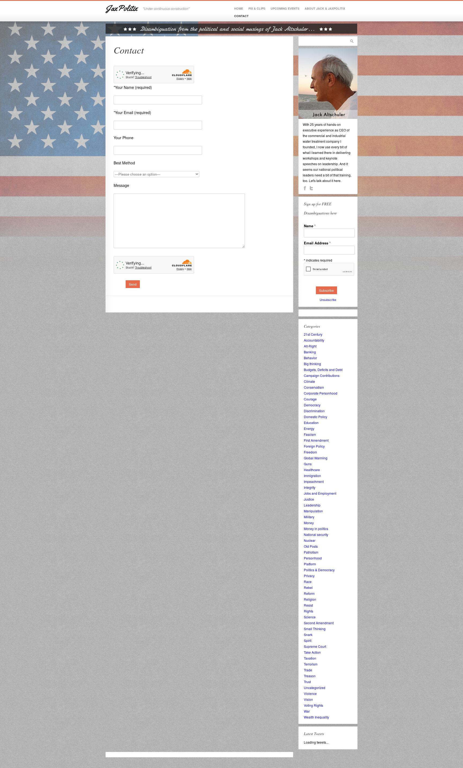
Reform (309, 593)
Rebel (308, 587)
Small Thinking (315, 628)
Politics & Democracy (319, 570)
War (307, 711)
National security (316, 534)
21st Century (313, 334)
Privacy (309, 575)
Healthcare (312, 469)
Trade (308, 670)
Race (308, 581)
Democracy (312, 405)
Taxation (310, 658)
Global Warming (315, 458)
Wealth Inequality (316, 717)
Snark (308, 634)
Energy (309, 428)
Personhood (313, 558)
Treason (310, 676)
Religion (310, 599)
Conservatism (314, 387)
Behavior (310, 357)
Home (238, 8)
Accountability (314, 340)
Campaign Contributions (321, 375)
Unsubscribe (328, 299)
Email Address (317, 242)
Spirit (307, 640)
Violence (310, 693)
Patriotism (311, 552)
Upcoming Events (285, 8)
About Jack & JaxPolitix (325, 8)
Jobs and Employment (320, 493)
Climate (309, 381)
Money (309, 522)
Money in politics (316, 528)
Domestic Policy (315, 416)
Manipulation (313, 511)
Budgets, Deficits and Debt (323, 369)
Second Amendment (319, 623)
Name (310, 225)
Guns (308, 463)
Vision (308, 699)
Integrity (309, 487)
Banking (310, 352)
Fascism (310, 434)
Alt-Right (310, 346)
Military (309, 516)
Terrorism (311, 664)
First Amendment (316, 440)
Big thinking (312, 363)
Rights (308, 611)
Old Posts (311, 546)
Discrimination (314, 410)
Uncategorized (314, 687)
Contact (241, 16)
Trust (307, 681)
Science (310, 617)
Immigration (312, 475)
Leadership (312, 505)
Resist (308, 605)
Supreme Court (315, 646)
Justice (309, 499)
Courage (310, 399)
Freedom (310, 452)
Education (311, 422)
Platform (310, 564)
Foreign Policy (314, 446)
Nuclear (309, 540)
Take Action (312, 652)
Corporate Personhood (320, 393)
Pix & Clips (256, 8)
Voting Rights (313, 705)
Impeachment (314, 481)
